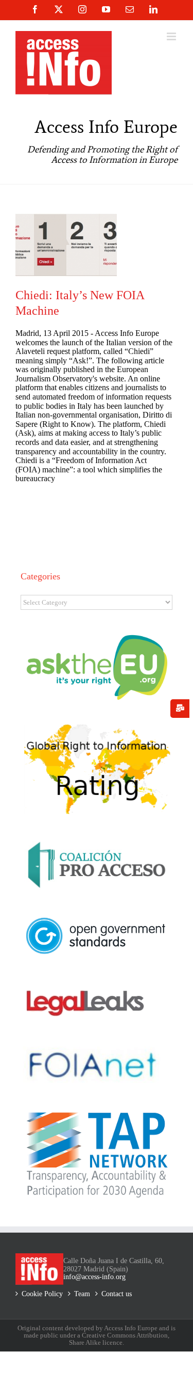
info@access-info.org (94, 1277)
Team (82, 1294)
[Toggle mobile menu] (172, 36)
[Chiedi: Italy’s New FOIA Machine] (66, 245)
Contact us (116, 1294)
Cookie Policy (42, 1294)
